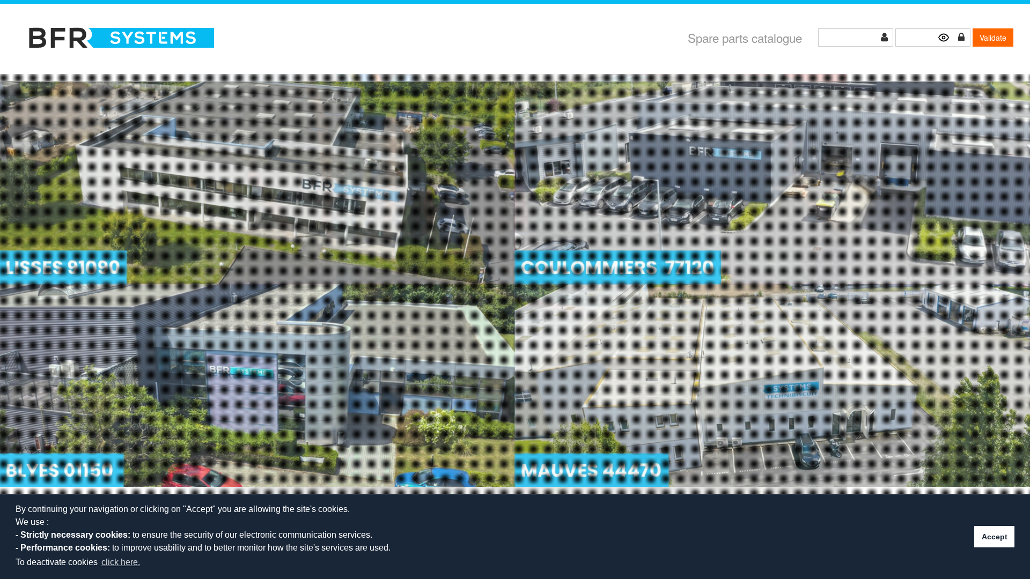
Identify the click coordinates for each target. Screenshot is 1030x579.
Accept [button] (994, 536)
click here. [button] (120, 562)
